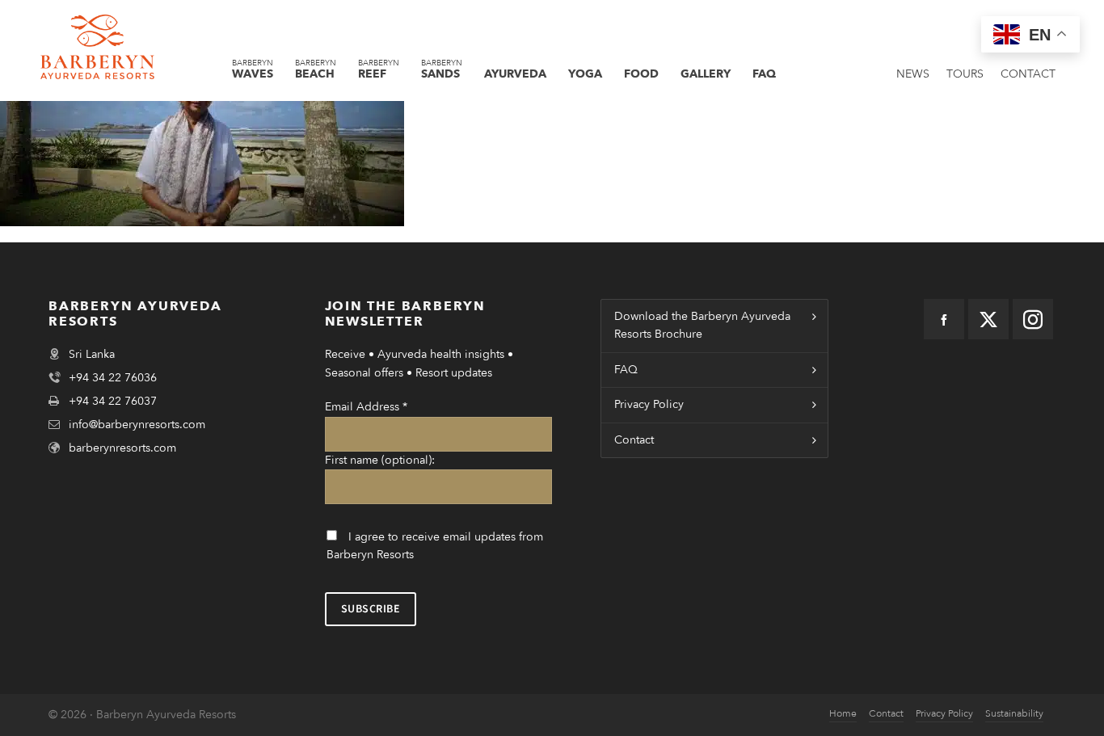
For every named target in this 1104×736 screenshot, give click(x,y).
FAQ (626, 369)
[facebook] (944, 319)
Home (843, 713)
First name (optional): (380, 460)
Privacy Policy (649, 404)
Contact (634, 440)
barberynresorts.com (122, 448)
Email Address (366, 406)
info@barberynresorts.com (137, 424)
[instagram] (1033, 319)
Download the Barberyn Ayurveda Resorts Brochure (702, 325)
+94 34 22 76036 (113, 377)
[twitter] (988, 319)
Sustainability (1014, 713)
